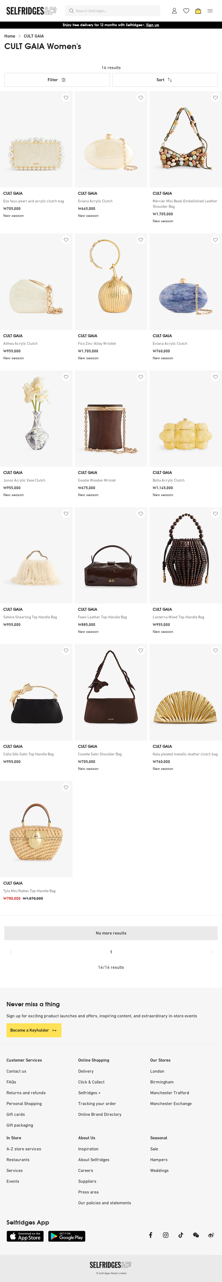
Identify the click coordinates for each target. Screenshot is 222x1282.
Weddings (159, 1170)
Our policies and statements (104, 1202)
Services (14, 1170)
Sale (154, 1148)
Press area (88, 1191)
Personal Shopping (24, 1103)
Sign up (152, 25)
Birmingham (162, 1081)
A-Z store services (23, 1148)
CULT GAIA (34, 36)
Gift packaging (19, 1125)
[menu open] (210, 10)
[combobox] (117, 10)
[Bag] (198, 10)
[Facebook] (150, 1238)
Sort (160, 79)
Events (12, 1181)
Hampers (159, 1159)
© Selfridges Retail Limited (111, 1273)
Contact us (16, 1071)
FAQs (11, 1081)
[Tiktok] (181, 1238)
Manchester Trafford (169, 1092)
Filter (53, 79)
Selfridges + (89, 1092)
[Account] (174, 10)
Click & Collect (91, 1081)
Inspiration (88, 1148)
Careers (85, 1170)
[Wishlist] (186, 10)
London (157, 1071)
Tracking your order (97, 1103)
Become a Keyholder (29, 1030)
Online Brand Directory (100, 1114)
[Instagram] (165, 1238)
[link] (36, 201)
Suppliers (87, 1181)
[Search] (71, 10)
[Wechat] (196, 1238)
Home (9, 36)
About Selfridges (93, 1159)
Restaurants (18, 1159)
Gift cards (15, 1114)
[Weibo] (211, 1238)
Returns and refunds (26, 1092)
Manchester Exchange (171, 1103)
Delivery (86, 1071)
